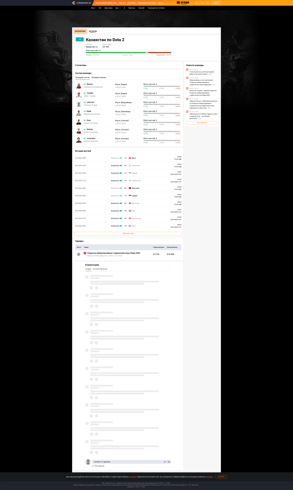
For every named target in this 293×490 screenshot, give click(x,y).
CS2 (100, 8)
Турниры (132, 3)
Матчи (122, 3)
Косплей (141, 8)
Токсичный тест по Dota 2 (156, 8)
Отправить (169, 462)
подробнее (133, 477)
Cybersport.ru (131, 487)
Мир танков (109, 8)
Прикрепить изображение (164, 462)
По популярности (100, 269)
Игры (160, 3)
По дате (88, 269)
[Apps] (196, 3)
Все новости (202, 123)
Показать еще (128, 233)
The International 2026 (106, 3)
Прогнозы (131, 8)
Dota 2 (93, 8)
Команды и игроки (147, 3)
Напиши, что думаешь (102, 462)
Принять (221, 477)
